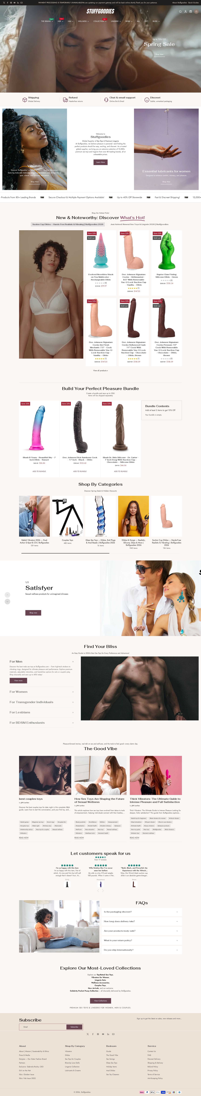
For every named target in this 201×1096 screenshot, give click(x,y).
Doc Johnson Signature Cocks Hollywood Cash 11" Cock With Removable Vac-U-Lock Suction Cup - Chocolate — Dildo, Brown (133, 349)
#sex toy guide (135, 829)
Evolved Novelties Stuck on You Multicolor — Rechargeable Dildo (100, 277)
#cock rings (50, 822)
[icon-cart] (190, 11)
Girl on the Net (25, 1070)
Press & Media (24, 1055)
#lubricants (58, 826)
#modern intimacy (105, 826)
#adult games (24, 822)
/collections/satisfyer (108, 561)
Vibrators (68, 1051)
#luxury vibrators (149, 826)
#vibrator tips (135, 833)
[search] (180, 11)
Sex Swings (110, 1059)
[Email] (21, 2)
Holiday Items (111, 1067)
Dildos (67, 1055)
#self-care (79, 829)
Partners (22, 1063)
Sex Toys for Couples (73, 1059)
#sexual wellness (57, 829)
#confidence (92, 822)
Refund (73, 97)
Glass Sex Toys (111, 1063)
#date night (35, 826)
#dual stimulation (136, 822)
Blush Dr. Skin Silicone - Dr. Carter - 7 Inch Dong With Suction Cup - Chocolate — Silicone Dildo (121, 459)
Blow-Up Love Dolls (72, 1063)
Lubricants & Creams (73, 1070)
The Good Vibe (112, 1055)
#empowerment (112, 822)
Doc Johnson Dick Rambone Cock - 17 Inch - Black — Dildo (80, 458)
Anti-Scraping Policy (155, 1078)
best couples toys (31, 798)
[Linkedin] (18, 2)
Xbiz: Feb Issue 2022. (27, 1078)
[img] (100, 857)
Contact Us (152, 1051)
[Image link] (34, 149)
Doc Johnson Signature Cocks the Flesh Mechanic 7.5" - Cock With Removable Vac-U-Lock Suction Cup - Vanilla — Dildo (101, 349)
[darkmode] (196, 11)
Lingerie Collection (72, 1067)
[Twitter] (4, 2)
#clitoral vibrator (174, 818)
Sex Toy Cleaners (112, 1074)
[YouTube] (14, 2)
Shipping (33, 97)
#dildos (102, 822)
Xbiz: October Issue (26, 1074)
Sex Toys (100, 141)
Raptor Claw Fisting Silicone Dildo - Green (167, 275)
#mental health (92, 826)
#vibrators (23, 833)
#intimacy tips (47, 826)
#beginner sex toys (37, 822)
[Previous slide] (7, 595)
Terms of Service (154, 1074)
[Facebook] (7, 2)
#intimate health (136, 826)
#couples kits (62, 822)
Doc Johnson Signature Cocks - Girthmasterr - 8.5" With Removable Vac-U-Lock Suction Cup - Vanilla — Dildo (133, 279)
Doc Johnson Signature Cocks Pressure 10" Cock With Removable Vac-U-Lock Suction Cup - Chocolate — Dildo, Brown (166, 349)
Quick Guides (193, 3)
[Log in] (185, 11)
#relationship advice (26, 829)
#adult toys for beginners (138, 818)
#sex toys (100, 829)
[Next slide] (7, 601)
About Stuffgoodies (179, 3)
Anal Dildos (110, 1070)
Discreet (155, 97)
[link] (107, 370)
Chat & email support (122, 97)
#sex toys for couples (42, 829)
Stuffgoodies (85, 1092)
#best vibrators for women (157, 818)
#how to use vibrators (165, 822)
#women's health (103, 833)
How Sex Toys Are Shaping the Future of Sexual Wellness (99, 800)
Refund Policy (153, 1067)
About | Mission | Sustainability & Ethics (34, 1051)
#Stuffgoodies (157, 829)
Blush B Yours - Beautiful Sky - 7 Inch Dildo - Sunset (39, 458)
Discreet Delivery (154, 1059)
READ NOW (23, 837)
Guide (108, 1051)
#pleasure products (163, 826)
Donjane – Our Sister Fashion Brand (33, 1059)
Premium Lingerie (112, 141)
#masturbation (80, 826)
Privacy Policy (153, 1070)
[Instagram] (11, 2)
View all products (99, 370)
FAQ (149, 1055)
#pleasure (117, 826)
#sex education (89, 829)
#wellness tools (90, 833)
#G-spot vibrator (150, 822)
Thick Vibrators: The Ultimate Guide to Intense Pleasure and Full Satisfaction (155, 800)
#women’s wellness (148, 833)
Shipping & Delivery (155, 1063)
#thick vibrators (169, 829)
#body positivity (80, 822)
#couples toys (24, 826)
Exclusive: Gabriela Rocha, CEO (31, 1067)
